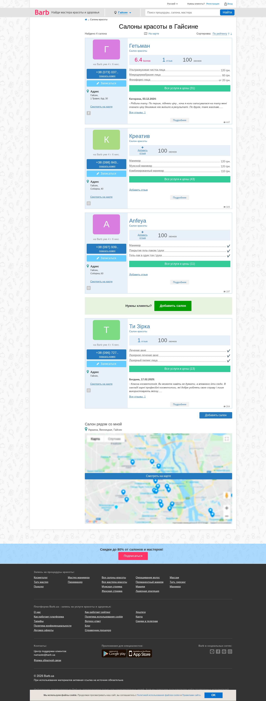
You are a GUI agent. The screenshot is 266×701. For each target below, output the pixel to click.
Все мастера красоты (114, 581)
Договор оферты (44, 630)
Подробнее (179, 120)
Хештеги (141, 612)
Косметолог (41, 577)
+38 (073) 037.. (107, 73)
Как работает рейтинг (97, 612)
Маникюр (175, 586)
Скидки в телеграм (147, 621)
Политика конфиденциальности (52, 625)
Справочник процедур (98, 630)
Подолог (39, 586)
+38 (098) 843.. (107, 164)
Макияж (140, 586)
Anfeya (138, 222)
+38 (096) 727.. (107, 354)
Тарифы (39, 621)
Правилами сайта (191, 695)
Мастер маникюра (79, 577)
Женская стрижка (112, 591)
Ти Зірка (139, 328)
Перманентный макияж (149, 581)
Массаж (174, 577)
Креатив (139, 137)
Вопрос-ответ (93, 621)
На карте (153, 33)
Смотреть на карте (101, 106)
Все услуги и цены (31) (179, 88)
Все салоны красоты (114, 577)
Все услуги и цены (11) (180, 263)
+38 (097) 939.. (107, 248)
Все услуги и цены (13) (179, 368)
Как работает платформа (49, 616)
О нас (37, 612)
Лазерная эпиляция (147, 591)
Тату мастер (41, 581)
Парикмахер (75, 581)
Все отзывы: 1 (137, 112)
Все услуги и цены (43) (179, 179)
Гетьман (139, 47)
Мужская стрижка (112, 586)
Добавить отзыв (138, 189)
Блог (87, 625)
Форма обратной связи (47, 660)
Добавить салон (173, 306)
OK (213, 695)
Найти (227, 12)
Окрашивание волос (148, 577)
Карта (139, 616)
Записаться (107, 83)
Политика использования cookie (104, 616)
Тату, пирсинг (178, 581)
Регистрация (212, 4)
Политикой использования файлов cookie (158, 695)
